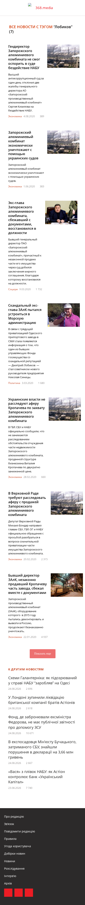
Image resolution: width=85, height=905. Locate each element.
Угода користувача (17, 846)
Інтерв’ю (10, 876)
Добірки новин (14, 853)
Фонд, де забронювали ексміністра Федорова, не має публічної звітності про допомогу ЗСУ (41, 722)
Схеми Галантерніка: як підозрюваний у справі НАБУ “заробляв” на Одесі (42, 680)
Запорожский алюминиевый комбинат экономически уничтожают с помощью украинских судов (23, 145)
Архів (8, 883)
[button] (78, 8)
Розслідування (14, 868)
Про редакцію (14, 816)
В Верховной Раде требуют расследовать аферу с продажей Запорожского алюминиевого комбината (27, 504)
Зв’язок (9, 824)
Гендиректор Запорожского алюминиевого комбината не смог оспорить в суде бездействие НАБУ (24, 57)
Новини (9, 861)
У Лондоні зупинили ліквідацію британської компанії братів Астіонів (41, 700)
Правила (10, 839)
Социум (13, 289)
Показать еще (42, 653)
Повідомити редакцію (19, 831)
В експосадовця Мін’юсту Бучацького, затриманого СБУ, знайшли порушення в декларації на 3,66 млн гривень (42, 749)
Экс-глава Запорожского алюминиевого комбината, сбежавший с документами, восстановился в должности (22, 217)
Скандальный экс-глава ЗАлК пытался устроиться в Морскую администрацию (24, 314)
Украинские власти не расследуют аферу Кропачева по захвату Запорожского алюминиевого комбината (26, 410)
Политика (14, 383)
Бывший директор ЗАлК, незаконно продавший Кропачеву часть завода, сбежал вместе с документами (27, 584)
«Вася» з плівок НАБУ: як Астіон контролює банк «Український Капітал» (36, 776)
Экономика (15, 116)
